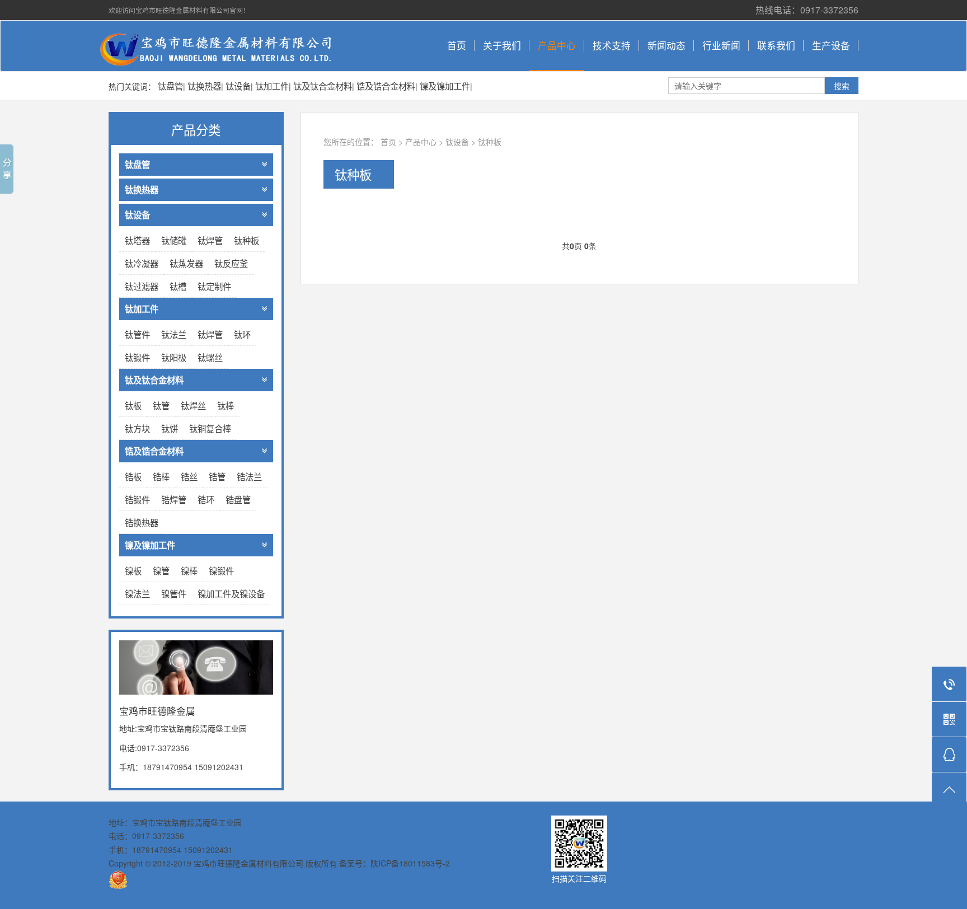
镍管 (161, 570)
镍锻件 (221, 570)
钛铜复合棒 (210, 428)
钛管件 (137, 334)
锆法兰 (249, 476)
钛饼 (169, 428)
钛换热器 (204, 85)
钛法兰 (173, 334)
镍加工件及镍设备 (231, 593)
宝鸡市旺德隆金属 (223, 46)
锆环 (206, 499)
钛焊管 (210, 240)
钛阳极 (173, 357)
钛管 (161, 405)
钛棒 (225, 405)
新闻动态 (666, 45)
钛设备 (238, 85)
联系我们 (776, 45)
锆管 (217, 476)
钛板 (133, 405)
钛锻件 (137, 357)
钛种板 (489, 141)
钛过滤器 (141, 286)
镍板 (133, 570)
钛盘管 (170, 85)
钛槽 (178, 286)
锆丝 (189, 476)
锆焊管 (173, 499)
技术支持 (612, 45)
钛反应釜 (231, 263)
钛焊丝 (193, 405)
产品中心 (557, 45)
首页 (456, 45)
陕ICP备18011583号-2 (410, 863)
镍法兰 (137, 593)
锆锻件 (137, 499)
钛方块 (137, 428)
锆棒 (161, 476)
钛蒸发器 (186, 263)
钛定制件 (214, 286)
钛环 (242, 334)
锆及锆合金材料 (385, 85)
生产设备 (831, 45)
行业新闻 (721, 45)
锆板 (133, 476)
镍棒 (189, 570)
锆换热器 (141, 522)
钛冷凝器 (141, 263)
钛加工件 (272, 85)
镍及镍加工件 (445, 85)
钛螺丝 (210, 357)
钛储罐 (173, 240)
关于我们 (502, 45)
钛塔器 (137, 240)
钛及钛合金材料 (322, 85)
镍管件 (173, 593)
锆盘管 (238, 499)
